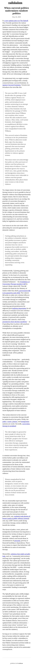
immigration (25, 421)
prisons (14, 421)
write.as (20, 663)
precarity (17, 541)
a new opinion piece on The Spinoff (16, 21)
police (4, 421)
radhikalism (15, 2)
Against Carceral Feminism (11, 85)
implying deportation (19, 308)
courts (9, 421)
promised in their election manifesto (14, 322)
